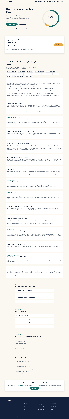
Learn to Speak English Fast (18, 76)
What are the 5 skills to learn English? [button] (24, 319)
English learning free (20, 348)
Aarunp (52, 412)
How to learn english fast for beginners (23, 362)
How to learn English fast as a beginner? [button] (24, 290)
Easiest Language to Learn (42, 407)
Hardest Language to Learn (39, 71)
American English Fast (28, 76)
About (57, 1)
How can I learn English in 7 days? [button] (23, 322)
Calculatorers (53, 403)
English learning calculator (18, 385)
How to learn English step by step (22, 368)
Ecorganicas (53, 411)
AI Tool (44, 1)
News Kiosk (53, 408)
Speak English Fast (10, 76)
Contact (61, 1)
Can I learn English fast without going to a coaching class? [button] (28, 294)
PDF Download (53, 409)
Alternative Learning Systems (50, 71)
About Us (25, 406)
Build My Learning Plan (41, 409)
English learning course (20, 344)
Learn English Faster (30, 71)
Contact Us (26, 408)
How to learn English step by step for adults (24, 369)
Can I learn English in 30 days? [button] (22, 315)
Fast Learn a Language (21, 71)
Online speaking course (20, 341)
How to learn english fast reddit (22, 361)
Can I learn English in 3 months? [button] (22, 326)
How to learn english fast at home (22, 364)
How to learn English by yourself (22, 371)
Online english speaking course (22, 339)
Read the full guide (22, 24)
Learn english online (20, 346)
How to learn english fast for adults (23, 366)
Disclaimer (26, 411)
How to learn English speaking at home (23, 373)
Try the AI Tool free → (11, 24)
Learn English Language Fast (11, 71)
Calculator (49, 1)
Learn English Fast (38, 1)
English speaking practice (21, 343)
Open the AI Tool (58, 44)
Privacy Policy (26, 409)
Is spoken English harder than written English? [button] (25, 301)
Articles (53, 1)
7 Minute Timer (53, 406)
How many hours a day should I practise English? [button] (26, 297)
